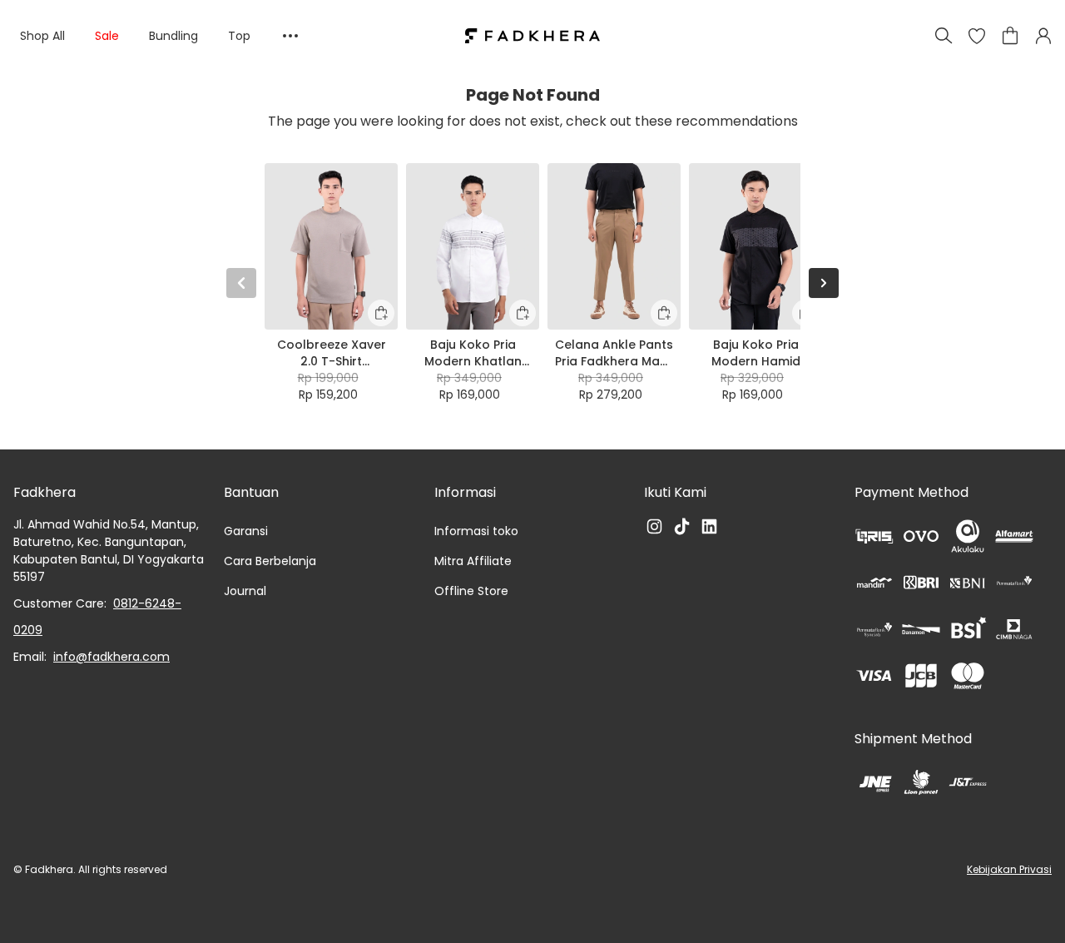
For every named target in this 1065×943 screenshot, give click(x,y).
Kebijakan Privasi (1009, 869)
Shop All (42, 35)
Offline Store (471, 591)
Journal (245, 591)
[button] (977, 36)
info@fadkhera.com (111, 656)
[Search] (943, 36)
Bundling (173, 35)
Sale (107, 35)
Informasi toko (476, 531)
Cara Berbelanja (270, 561)
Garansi (246, 531)
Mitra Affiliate (473, 561)
